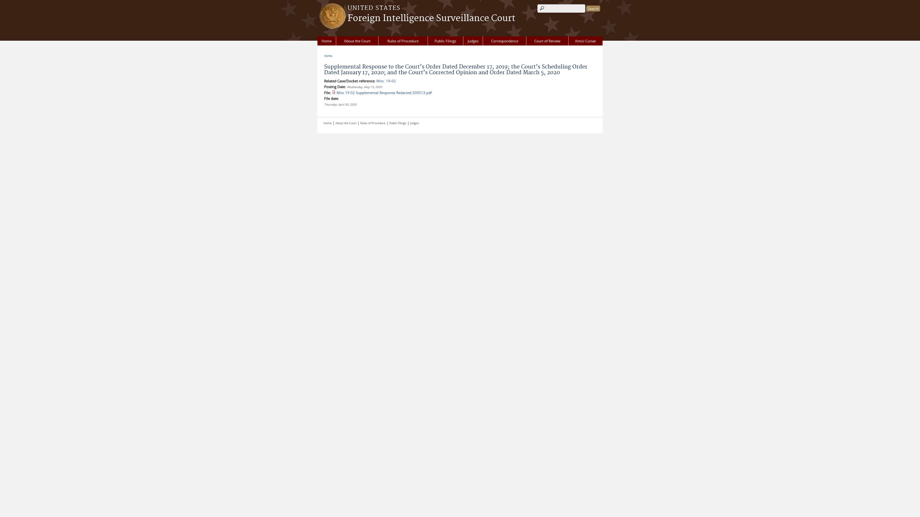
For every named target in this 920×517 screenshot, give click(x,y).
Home (327, 41)
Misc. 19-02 (386, 81)
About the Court (357, 41)
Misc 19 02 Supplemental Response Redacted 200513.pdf (384, 92)
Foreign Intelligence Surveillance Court (431, 18)
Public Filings (445, 41)
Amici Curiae (585, 41)
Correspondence (504, 41)
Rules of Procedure (403, 41)
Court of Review (547, 41)
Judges (473, 41)
